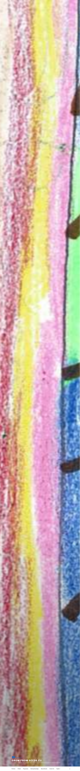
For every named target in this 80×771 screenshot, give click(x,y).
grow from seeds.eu (27, 760)
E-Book (19, 768)
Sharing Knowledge (34, 768)
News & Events (44, 768)
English (58, 768)
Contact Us (52, 768)
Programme (25, 768)
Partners (13, 768)
